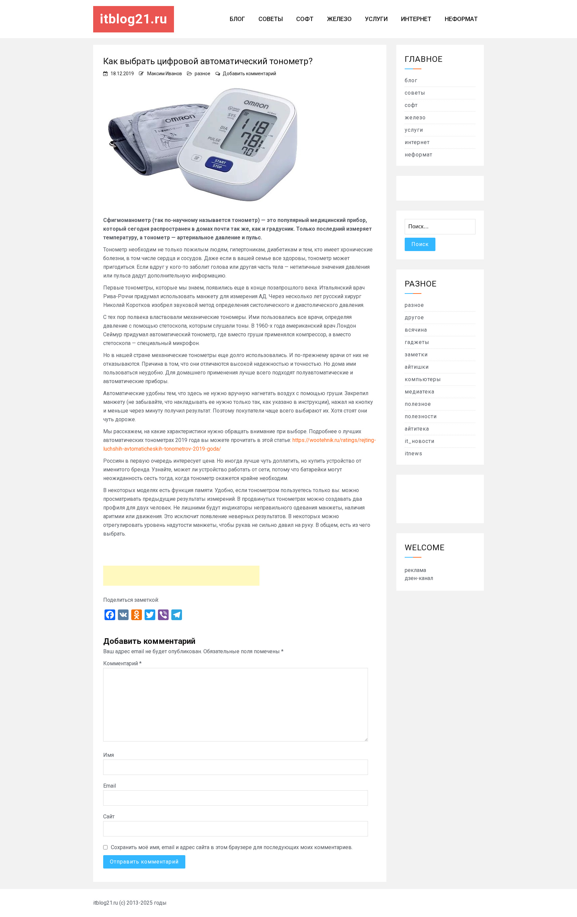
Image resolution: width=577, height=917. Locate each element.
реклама (415, 570)
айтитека (417, 429)
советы (270, 18)
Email (109, 786)
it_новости (419, 441)
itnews (413, 453)
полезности (421, 416)
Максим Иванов (164, 73)
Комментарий (122, 663)
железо (339, 18)
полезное (418, 404)
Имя (108, 755)
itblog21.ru (133, 19)
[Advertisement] (181, 576)
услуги (376, 18)
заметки (416, 354)
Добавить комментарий (249, 73)
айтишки (417, 367)
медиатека (419, 391)
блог (237, 18)
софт (305, 18)
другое (414, 317)
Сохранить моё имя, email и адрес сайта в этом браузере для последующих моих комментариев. (232, 847)
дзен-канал (419, 578)
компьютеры (423, 379)
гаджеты (417, 342)
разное (202, 73)
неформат (461, 18)
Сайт (109, 816)
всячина (416, 330)
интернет (416, 18)
